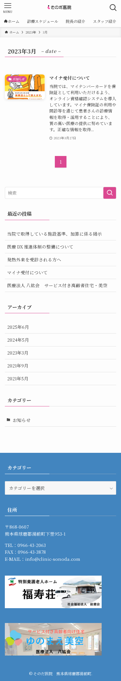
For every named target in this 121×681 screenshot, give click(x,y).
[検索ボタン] (113, 7)
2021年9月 (17, 365)
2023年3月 (17, 352)
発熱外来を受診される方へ (34, 259)
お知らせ (22, 420)
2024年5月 (18, 339)
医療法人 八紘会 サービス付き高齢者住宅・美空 (57, 285)
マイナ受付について (27, 272)
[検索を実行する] (109, 193)
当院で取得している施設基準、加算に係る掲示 (54, 233)
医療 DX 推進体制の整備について (40, 246)
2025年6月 (18, 327)
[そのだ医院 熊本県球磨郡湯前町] (60, 7)
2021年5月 (17, 378)
